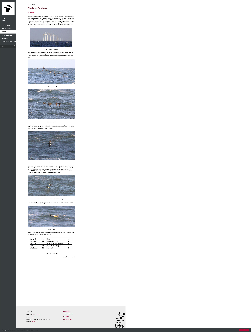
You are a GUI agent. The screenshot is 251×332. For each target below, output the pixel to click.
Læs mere (36, 330)
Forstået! (244, 330)
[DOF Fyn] (8, 14)
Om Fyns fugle (5, 38)
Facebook (34, 317)
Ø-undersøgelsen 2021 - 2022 (9, 41)
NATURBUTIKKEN (66, 311)
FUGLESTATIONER (66, 316)
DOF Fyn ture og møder (7, 35)
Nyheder (4, 32)
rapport (56, 170)
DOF (3, 18)
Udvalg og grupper (6, 28)
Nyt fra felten (31, 12)
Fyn (3, 20)
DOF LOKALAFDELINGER (68, 314)
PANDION (65, 322)
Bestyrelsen (37, 314)
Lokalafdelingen (6, 25)
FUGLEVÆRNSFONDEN (67, 319)
